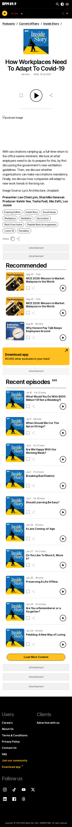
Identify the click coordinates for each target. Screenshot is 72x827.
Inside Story (32, 212)
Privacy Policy (11, 741)
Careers (7, 722)
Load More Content (36, 657)
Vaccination (43, 218)
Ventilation (26, 218)
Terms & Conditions (14, 735)
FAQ (4, 754)
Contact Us (9, 747)
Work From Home (13, 224)
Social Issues (49, 212)
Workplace (10, 218)
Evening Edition (12, 212)
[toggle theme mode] (62, 4)
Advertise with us (48, 722)
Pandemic (24, 230)
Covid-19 (9, 230)
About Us (8, 729)
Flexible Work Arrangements (41, 224)
